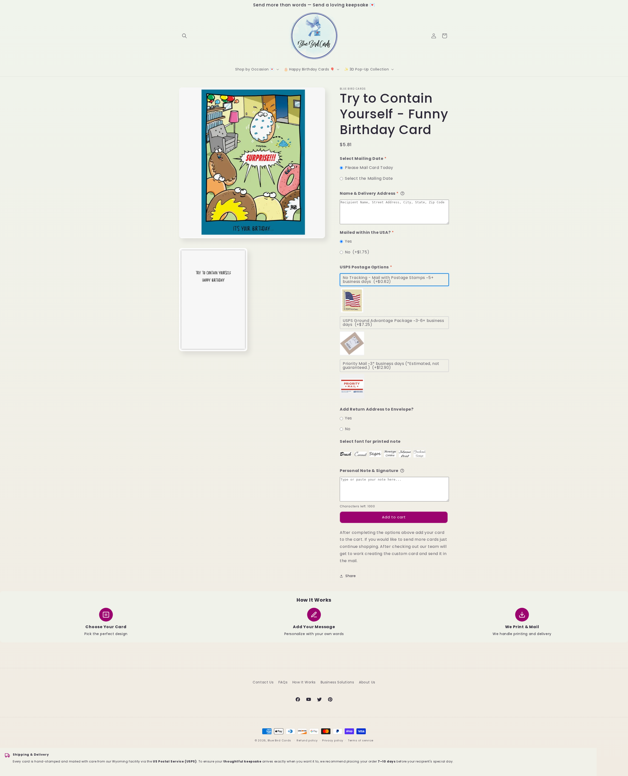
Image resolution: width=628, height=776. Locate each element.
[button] (184, 35)
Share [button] (350, 575)
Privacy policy (332, 740)
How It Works (304, 682)
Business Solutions (337, 682)
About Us (367, 682)
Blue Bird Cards (279, 740)
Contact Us (263, 682)
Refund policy (307, 740)
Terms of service (360, 740)
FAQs (283, 682)
